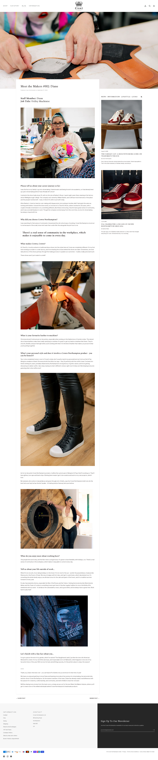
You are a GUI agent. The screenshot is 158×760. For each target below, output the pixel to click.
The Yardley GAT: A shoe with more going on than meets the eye (121, 155)
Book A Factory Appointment (11, 738)
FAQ (4, 718)
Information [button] (9, 712)
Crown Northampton (113, 751)
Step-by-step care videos (10, 735)
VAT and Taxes (7, 729)
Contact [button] (37, 712)
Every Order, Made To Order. (147, 751)
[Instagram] (7, 756)
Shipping (5, 724)
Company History (7, 732)
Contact (5, 715)
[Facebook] (4, 756)
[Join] (152, 729)
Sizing (5, 721)
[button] (6, 6)
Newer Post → (94, 698)
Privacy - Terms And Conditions (130, 751)
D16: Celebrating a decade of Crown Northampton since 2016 (117, 225)
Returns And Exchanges (9, 726)
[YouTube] (11, 756)
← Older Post (20, 698)
